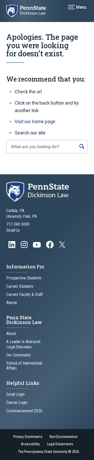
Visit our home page (35, 121)
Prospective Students (24, 277)
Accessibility (30, 444)
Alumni (11, 302)
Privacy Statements (27, 437)
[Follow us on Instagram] (25, 247)
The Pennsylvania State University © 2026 (48, 452)
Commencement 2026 (24, 410)
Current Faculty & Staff (24, 294)
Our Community (18, 355)
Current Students (19, 286)
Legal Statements (60, 444)
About (11, 333)
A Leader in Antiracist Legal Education (23, 344)
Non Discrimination (64, 437)
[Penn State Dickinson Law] (29, 11)
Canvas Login (16, 402)
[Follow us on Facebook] (50, 247)
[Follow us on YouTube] (37, 247)
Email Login (15, 394)
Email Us (13, 230)
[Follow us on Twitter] (62, 246)
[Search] (81, 146)
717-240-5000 (18, 224)
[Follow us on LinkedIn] (12, 247)
